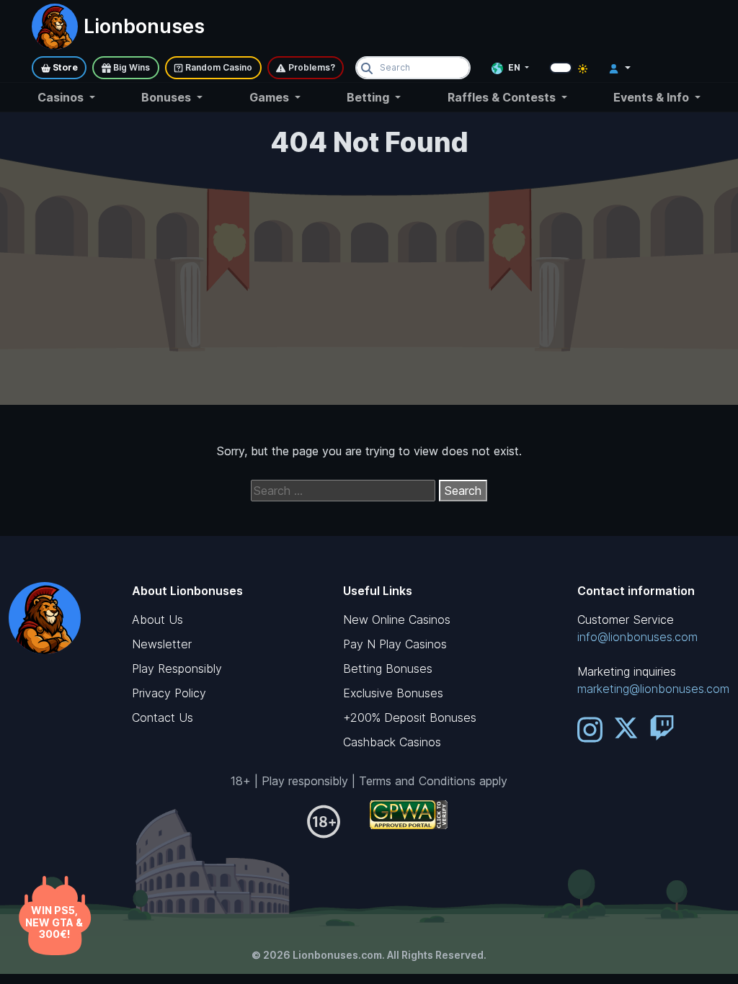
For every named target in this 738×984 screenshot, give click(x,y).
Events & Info (652, 97)
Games (270, 97)
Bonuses (167, 97)
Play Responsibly (177, 668)
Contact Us (162, 717)
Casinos (61, 97)
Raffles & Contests (503, 97)
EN (514, 67)
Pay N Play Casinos (395, 644)
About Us (157, 619)
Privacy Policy (169, 693)
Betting (369, 97)
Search (463, 490)
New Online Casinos (396, 619)
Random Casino (217, 67)
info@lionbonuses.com (637, 637)
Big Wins (130, 67)
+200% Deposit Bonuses (409, 717)
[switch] (560, 67)
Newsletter (162, 644)
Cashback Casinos (392, 742)
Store (64, 67)
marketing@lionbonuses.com (653, 688)
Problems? (310, 67)
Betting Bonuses (387, 668)
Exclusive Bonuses (393, 693)
